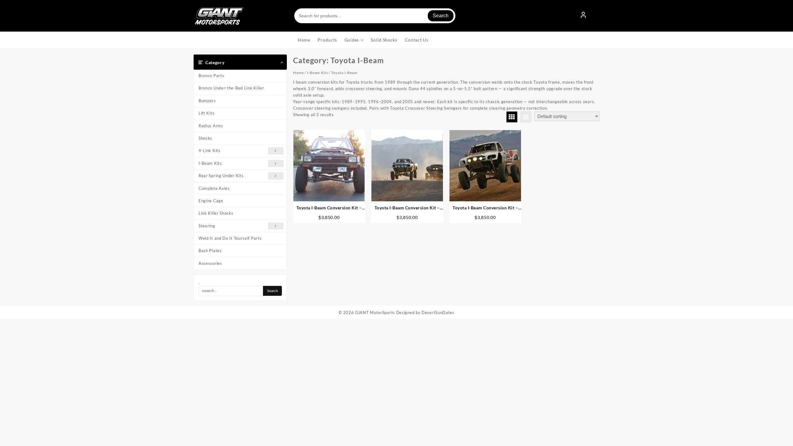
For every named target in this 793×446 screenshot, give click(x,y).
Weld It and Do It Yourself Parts (230, 238)
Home (298, 72)
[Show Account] (583, 15)
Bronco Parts (211, 75)
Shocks (205, 138)
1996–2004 (380, 101)
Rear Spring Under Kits (221, 175)
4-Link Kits (210, 150)
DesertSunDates (438, 312)
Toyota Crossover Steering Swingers (426, 108)
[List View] (525, 117)
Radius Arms (211, 125)
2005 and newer (418, 101)
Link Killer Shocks (216, 213)
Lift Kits (206, 113)
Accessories (210, 263)
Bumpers (207, 100)
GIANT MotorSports (375, 312)
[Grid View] (511, 117)
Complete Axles (214, 188)
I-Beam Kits (210, 163)
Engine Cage (211, 200)
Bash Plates (210, 250)
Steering (207, 225)
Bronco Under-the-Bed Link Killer (231, 87)
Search (441, 15)
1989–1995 (354, 101)
